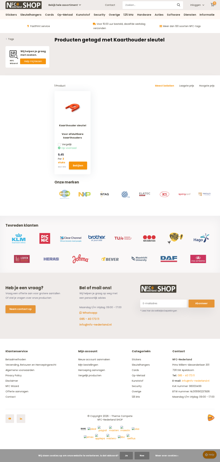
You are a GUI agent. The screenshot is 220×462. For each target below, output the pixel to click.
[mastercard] (114, 429)
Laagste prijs (186, 85)
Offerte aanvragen (17, 391)
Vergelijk (67, 144)
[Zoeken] (178, 5)
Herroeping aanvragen (91, 370)
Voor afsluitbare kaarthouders (73, 135)
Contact (110, 5)
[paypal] (102, 429)
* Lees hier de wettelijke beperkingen (158, 310)
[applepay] (100, 437)
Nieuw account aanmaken (94, 359)
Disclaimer (12, 381)
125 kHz (128, 15)
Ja (126, 455)
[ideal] (92, 429)
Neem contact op (20, 309)
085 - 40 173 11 (89, 319)
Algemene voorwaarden (20, 370)
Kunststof (83, 15)
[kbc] (121, 437)
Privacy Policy (14, 375)
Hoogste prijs (206, 85)
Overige (114, 15)
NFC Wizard (12, 386)
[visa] (135, 429)
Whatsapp (89, 313)
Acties (159, 15)
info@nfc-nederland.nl (95, 325)
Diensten (190, 15)
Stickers (11, 15)
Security (99, 15)
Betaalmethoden (16, 359)
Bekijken (78, 165)
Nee (142, 455)
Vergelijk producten (89, 375)
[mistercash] (111, 437)
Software (173, 15)
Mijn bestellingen (88, 365)
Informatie (207, 15)
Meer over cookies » (166, 455)
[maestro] (125, 429)
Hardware (144, 15)
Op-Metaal (65, 15)
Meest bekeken (164, 85)
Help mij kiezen (33, 61)
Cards (49, 15)
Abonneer (201, 303)
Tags (11, 39)
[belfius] (131, 437)
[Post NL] (211, 417)
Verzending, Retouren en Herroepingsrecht (31, 365)
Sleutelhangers (30, 15)
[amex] (88, 437)
